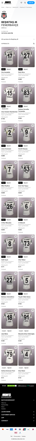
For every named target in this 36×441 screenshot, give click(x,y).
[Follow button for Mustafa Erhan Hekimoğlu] (32, 310)
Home (2, 7)
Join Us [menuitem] (31, 2)
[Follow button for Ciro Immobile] (15, 49)
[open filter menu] (34, 43)
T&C (11, 436)
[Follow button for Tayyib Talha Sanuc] (32, 273)
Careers (3, 408)
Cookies (24, 436)
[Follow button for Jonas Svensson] (15, 125)
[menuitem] (2, 3)
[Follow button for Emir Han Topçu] (32, 162)
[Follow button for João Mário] (15, 310)
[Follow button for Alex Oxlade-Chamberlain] (15, 86)
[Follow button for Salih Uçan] (15, 236)
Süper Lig (8, 7)
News (2, 406)
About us (3, 402)
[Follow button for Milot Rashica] (15, 162)
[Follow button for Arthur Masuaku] (15, 199)
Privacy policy (17, 436)
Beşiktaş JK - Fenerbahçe (26, 7)
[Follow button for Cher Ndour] (32, 236)
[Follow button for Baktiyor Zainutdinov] (15, 273)
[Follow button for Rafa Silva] (32, 49)
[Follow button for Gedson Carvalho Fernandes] (32, 86)
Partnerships (4, 404)
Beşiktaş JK (15, 7)
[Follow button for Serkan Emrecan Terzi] (15, 347)
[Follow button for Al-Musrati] (32, 199)
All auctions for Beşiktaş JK (9, 39)
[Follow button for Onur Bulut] (32, 347)
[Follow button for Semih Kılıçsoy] (32, 125)
